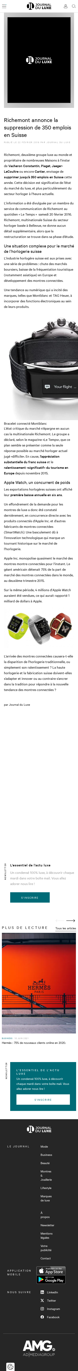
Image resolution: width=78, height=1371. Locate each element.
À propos (45, 1215)
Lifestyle (46, 1188)
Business (46, 1155)
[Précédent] (60, 920)
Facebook (53, 1317)
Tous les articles (65, 928)
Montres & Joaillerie (46, 1175)
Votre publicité (46, 1248)
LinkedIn (52, 1292)
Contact (46, 1258)
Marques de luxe (46, 1198)
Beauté (45, 1163)
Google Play (51, 1279)
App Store (51, 1270)
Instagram (53, 1309)
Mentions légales (47, 1235)
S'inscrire (29, 897)
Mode (44, 1146)
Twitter (51, 1300)
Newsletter (47, 1225)
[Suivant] (70, 920)
